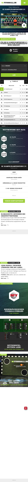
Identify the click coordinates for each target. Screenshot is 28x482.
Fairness (2, 81)
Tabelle (15, 81)
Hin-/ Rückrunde (26, 81)
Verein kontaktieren (14, 201)
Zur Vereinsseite (14, 11)
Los (14, 75)
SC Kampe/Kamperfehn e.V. (14, 166)
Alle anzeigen (13, 161)
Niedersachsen (16, 7)
